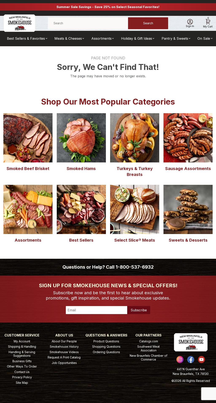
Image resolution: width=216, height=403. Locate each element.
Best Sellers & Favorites (26, 38)
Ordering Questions (106, 352)
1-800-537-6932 (135, 267)
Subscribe (139, 310)
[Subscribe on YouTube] (201, 359)
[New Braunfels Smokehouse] (19, 23)
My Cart (208, 22)
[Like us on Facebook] (190, 359)
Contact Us (22, 372)
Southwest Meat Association (148, 348)
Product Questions (106, 341)
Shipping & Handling (22, 346)
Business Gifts (22, 361)
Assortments (101, 38)
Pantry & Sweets (175, 38)
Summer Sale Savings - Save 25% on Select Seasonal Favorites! (108, 7)
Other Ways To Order (22, 366)
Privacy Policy (22, 377)
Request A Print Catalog (64, 357)
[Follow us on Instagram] (180, 359)
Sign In (190, 26)
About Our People (64, 341)
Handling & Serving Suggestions (22, 354)
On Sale (203, 38)
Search (148, 23)
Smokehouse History (64, 346)
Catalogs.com (148, 341)
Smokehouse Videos (64, 352)
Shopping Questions (106, 346)
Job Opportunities (64, 363)
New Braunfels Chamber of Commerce (148, 357)
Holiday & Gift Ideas (136, 38)
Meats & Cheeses (68, 38)
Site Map (22, 382)
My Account (22, 341)
